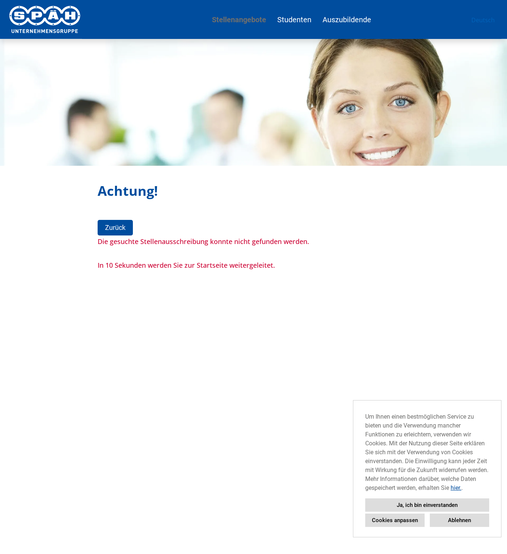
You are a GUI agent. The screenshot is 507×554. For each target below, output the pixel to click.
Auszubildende (347, 19)
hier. (456, 487)
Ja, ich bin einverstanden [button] (427, 505)
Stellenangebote (239, 19)
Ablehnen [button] (459, 520)
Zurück (115, 227)
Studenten (294, 19)
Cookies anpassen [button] (395, 520)
